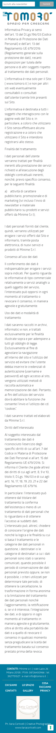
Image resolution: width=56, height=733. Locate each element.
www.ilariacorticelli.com (28, 727)
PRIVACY (45, 691)
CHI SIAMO (11, 685)
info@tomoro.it (37, 676)
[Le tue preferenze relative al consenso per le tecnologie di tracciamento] (51, 728)
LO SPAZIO (28, 685)
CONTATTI (10, 691)
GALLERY (28, 691)
